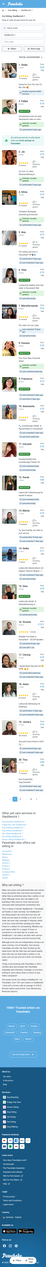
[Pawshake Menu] (3, 4)
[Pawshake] (15, 3)
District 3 (6, 866)
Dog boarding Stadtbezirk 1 (14, 822)
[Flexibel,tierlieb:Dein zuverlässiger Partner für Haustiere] (23, 456)
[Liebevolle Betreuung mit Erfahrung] (23, 699)
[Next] (36, 799)
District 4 (6, 863)
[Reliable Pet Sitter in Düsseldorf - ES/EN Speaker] (23, 634)
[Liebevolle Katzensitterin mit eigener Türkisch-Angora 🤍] (23, 563)
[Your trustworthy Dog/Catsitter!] (23, 775)
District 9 (6, 875)
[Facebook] (4, 1245)
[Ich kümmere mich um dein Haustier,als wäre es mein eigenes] (23, 115)
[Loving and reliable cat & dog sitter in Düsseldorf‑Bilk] (23, 284)
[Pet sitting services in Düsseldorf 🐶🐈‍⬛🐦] (23, 247)
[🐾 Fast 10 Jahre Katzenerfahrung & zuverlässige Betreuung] (23, 168)
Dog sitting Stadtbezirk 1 (12, 830)
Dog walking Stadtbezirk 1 (13, 827)
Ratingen (5, 860)
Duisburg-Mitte (8, 872)
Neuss (5, 857)
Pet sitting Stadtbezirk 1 (12, 836)
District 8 (6, 869)
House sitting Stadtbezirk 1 (14, 839)
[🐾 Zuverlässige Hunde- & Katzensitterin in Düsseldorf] (23, 421)
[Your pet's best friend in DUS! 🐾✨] (23, 737)
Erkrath (5, 878)
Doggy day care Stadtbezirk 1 (14, 825)
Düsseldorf (7, 851)
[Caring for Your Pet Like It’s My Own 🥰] (23, 79)
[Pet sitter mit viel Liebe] (23, 320)
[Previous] (9, 799)
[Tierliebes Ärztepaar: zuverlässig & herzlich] (23, 208)
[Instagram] (10, 1245)
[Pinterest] (16, 1245)
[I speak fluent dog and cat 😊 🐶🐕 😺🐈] (23, 665)
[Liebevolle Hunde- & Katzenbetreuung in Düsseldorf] (23, 600)
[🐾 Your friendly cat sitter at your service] (23, 526)
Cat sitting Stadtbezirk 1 (12, 833)
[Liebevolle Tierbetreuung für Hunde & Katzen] (23, 490)
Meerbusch (7, 854)
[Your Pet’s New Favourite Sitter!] (23, 357)
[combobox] (23, 28)
